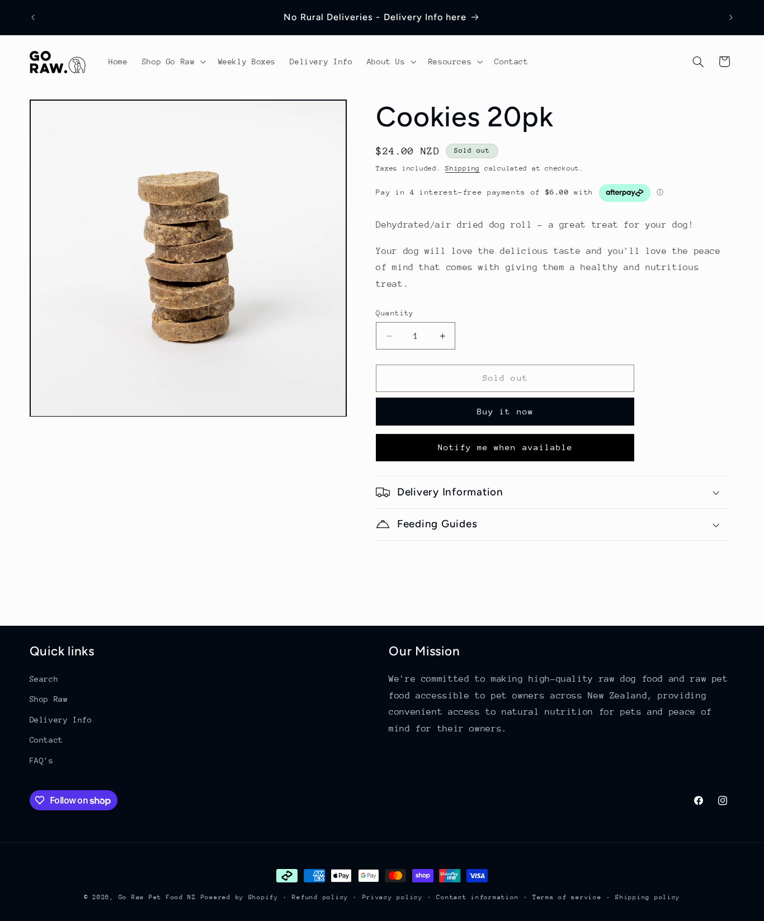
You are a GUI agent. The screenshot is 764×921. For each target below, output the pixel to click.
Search (44, 678)
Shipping (462, 168)
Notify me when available (505, 447)
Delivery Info (61, 719)
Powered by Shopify (240, 897)
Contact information (477, 897)
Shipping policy (647, 897)
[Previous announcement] (33, 17)
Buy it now (505, 411)
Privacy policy (392, 897)
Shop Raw (49, 699)
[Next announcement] (731, 17)
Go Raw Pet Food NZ (157, 897)
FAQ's (42, 760)
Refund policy (320, 897)
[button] (173, 62)
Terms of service (567, 897)
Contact (46, 739)
